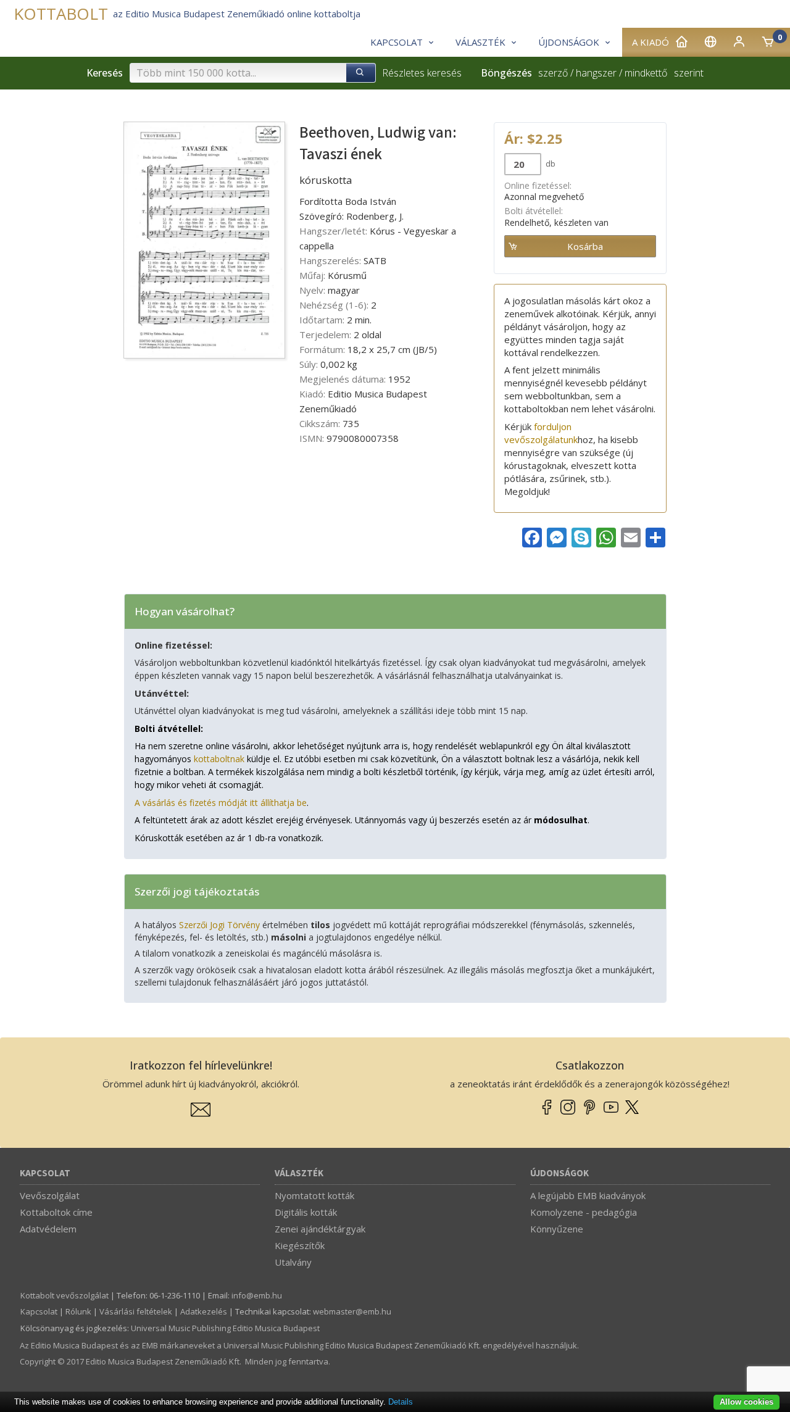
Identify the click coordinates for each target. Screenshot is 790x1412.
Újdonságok (559, 1173)
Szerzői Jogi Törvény (219, 925)
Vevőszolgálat (50, 1195)
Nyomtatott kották (314, 1195)
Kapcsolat (45, 1173)
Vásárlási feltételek (135, 1311)
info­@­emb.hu (256, 1295)
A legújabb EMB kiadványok (588, 1195)
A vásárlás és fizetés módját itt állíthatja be (221, 802)
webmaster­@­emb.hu (352, 1311)
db (549, 163)
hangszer (596, 73)
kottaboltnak (219, 759)
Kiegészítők (300, 1245)
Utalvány (293, 1262)
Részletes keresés (422, 73)
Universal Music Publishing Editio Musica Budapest (225, 1328)
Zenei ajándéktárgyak (320, 1229)
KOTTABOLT (61, 14)
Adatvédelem (48, 1229)
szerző (553, 73)
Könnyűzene (556, 1229)
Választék (299, 1173)
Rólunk (78, 1311)
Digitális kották (306, 1212)
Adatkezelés (203, 1311)
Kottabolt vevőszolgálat (64, 1295)
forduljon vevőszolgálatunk (541, 433)
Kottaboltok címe (56, 1212)
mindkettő (646, 73)
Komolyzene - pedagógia (583, 1212)
